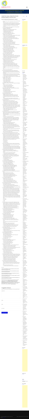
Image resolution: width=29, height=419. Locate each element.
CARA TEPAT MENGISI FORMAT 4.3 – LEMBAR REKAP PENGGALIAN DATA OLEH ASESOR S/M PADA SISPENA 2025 (25, 170)
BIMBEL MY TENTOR (7, 416)
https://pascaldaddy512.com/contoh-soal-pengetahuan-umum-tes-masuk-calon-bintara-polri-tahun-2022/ (10, 273)
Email (2, 304)
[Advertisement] (25, 32)
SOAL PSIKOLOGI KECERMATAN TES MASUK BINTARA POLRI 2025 (25, 332)
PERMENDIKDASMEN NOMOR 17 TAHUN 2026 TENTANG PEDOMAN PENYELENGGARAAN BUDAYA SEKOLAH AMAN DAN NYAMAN (25, 156)
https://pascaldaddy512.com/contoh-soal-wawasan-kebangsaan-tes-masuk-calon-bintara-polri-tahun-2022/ (10, 278)
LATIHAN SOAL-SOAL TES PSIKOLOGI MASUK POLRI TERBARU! (25, 313)
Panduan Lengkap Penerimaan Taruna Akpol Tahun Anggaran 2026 (25, 124)
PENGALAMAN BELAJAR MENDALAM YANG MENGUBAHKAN (25, 237)
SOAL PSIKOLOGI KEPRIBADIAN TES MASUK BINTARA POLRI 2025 (25, 328)
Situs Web (2, 308)
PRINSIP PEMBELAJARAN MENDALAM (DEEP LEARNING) (25, 243)
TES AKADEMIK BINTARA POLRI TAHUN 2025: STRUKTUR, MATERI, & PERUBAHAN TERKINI (25, 307)
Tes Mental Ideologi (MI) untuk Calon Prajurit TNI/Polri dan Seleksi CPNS (25, 269)
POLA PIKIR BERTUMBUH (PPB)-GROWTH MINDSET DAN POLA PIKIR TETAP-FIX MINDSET (25, 263)
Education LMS (11, 416)
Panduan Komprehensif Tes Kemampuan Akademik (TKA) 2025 (25, 210)
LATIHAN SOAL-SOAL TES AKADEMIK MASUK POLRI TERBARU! (25, 300)
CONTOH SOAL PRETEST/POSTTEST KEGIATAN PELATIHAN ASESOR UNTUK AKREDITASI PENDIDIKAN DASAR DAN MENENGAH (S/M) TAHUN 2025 (25, 202)
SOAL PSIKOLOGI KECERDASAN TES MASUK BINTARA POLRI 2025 (25, 337)
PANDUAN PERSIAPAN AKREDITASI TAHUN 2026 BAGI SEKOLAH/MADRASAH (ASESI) (26, 84)
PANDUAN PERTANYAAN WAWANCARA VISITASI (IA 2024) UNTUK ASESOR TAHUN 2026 (25, 77)
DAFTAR (27, 416)
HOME (17, 416)
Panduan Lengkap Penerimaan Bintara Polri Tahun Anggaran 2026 (25, 129)
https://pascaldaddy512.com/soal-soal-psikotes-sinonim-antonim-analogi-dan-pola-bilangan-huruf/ (10, 269)
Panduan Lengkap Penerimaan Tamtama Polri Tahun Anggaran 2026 (25, 118)
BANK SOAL (22, 416)
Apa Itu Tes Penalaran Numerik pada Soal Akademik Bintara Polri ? (24, 318)
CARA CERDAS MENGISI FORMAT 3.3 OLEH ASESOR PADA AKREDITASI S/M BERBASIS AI (25, 178)
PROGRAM (20, 416)
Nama (2, 300)
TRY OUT (25, 416)
